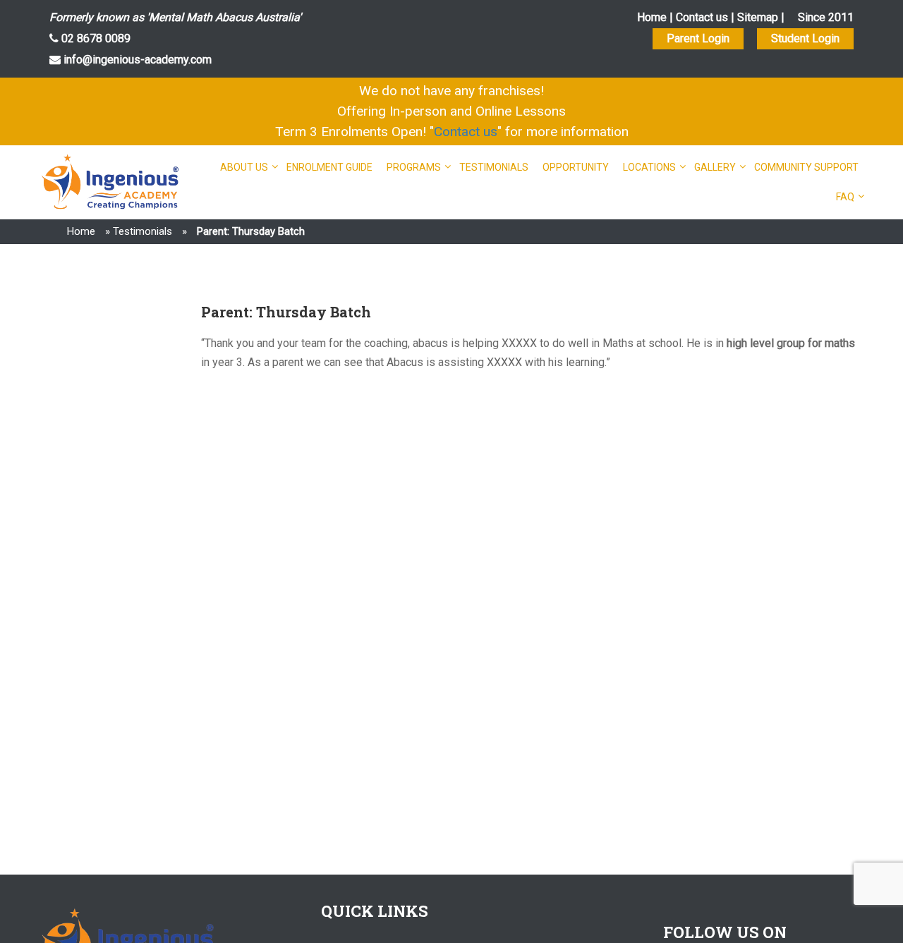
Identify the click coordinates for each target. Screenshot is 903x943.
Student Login (805, 38)
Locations (649, 167)
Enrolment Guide (329, 167)
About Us (244, 167)
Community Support (806, 167)
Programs (414, 167)
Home (652, 17)
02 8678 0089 (95, 38)
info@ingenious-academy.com (136, 59)
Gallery (715, 167)
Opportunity (576, 167)
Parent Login (698, 38)
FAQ (845, 196)
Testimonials (493, 167)
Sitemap (757, 17)
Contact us (702, 17)
